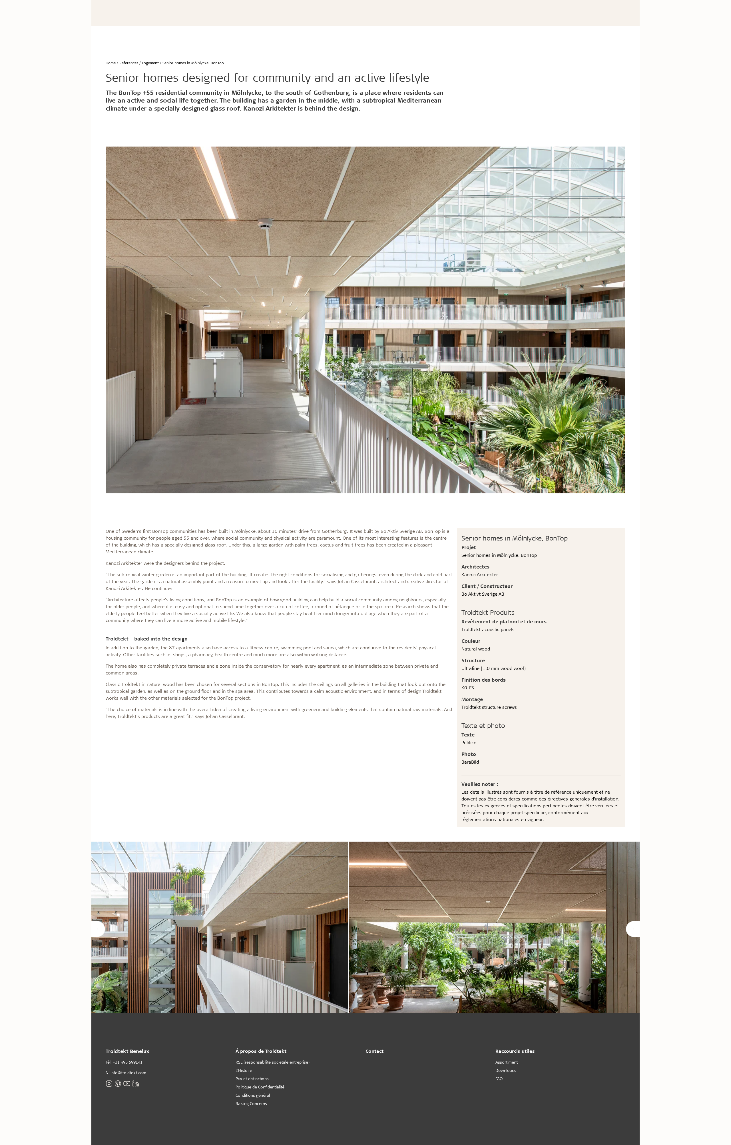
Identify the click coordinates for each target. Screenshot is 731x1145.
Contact (374, 1051)
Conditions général (253, 1095)
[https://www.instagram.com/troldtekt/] (109, 1083)
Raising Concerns (251, 1103)
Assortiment (506, 1062)
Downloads (505, 1070)
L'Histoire (244, 1070)
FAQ (499, 1078)
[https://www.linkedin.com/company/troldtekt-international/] (135, 1083)
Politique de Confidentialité (260, 1087)
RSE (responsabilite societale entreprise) (273, 1062)
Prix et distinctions (252, 1078)
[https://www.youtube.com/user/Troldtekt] (126, 1083)
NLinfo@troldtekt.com (126, 1072)
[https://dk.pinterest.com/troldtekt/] (118, 1083)
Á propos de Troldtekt (261, 1051)
